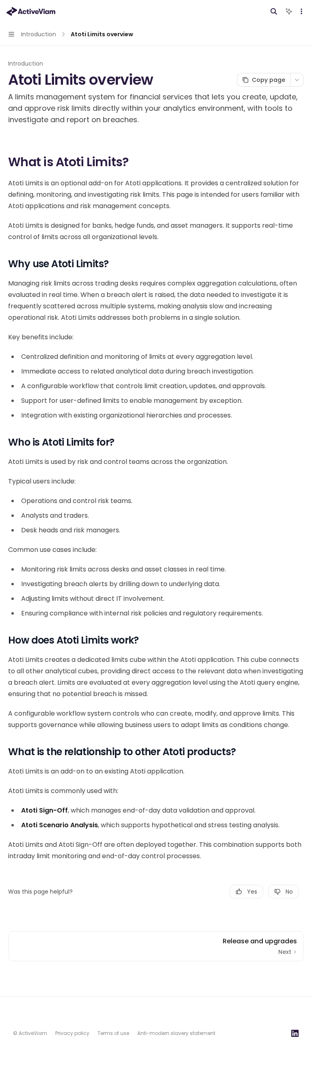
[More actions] (301, 11)
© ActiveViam (30, 1033)
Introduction (25, 63)
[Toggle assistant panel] (288, 11)
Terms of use (113, 1033)
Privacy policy (72, 1033)
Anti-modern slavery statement (176, 1033)
